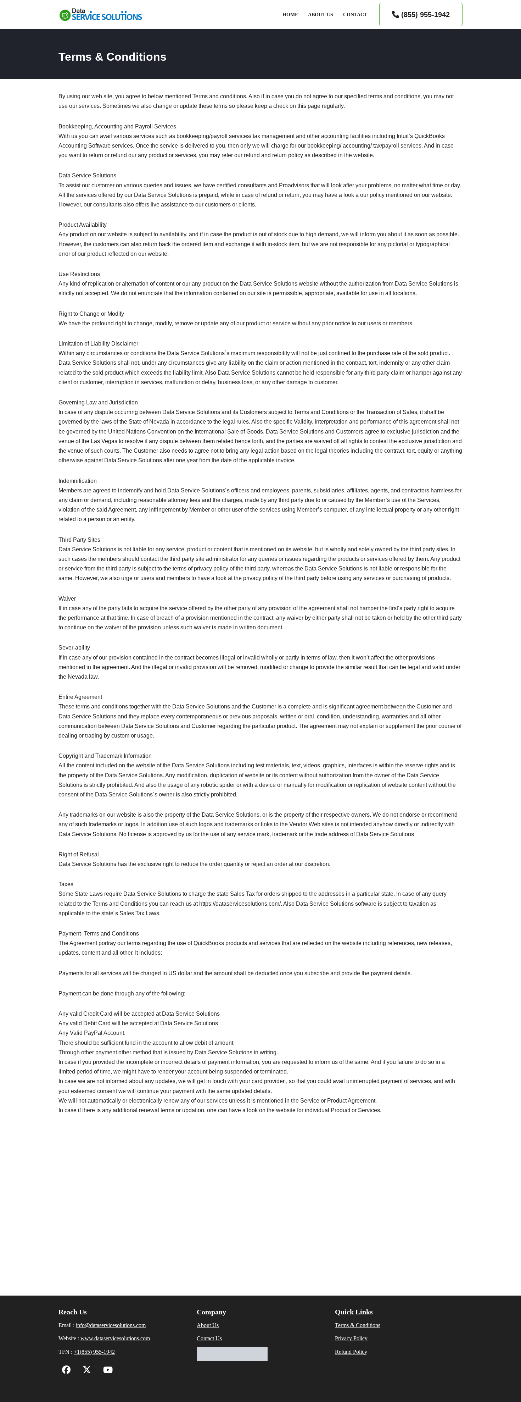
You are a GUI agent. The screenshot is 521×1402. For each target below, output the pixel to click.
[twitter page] (85, 1371)
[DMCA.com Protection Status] (232, 1359)
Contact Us (209, 1338)
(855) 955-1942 (424, 14)
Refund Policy (351, 1352)
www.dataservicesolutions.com (115, 1338)
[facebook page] (66, 1371)
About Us (320, 14)
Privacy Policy (351, 1338)
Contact (355, 14)
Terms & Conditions (357, 1325)
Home (290, 14)
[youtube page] (106, 1371)
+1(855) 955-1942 (94, 1352)
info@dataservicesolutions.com (111, 1325)
